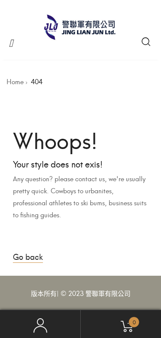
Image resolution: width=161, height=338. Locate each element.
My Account (40, 324)
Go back (28, 256)
